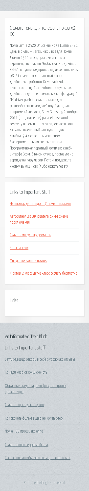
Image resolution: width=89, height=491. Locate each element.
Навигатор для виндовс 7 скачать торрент (40, 204)
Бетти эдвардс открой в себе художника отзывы (40, 359)
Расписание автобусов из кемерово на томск (37, 458)
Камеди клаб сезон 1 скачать (26, 372)
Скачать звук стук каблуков (24, 405)
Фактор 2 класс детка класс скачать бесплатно (43, 273)
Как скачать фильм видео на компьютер (34, 418)
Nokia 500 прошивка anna (24, 431)
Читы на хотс (19, 248)
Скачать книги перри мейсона (26, 445)
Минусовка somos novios (28, 261)
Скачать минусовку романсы (30, 235)
